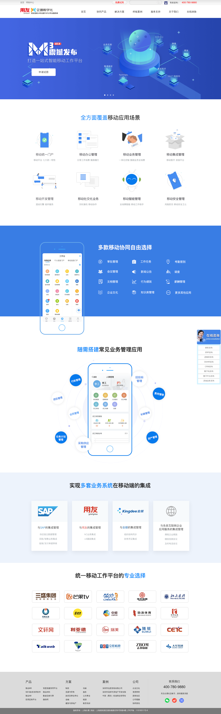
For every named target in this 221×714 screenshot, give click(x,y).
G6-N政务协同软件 (33, 691)
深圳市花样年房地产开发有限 (114, 691)
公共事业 (86, 695)
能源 (85, 699)
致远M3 (29, 688)
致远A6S (46, 691)
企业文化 (136, 688)
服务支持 (155, 11)
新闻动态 (136, 695)
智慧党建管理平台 (50, 688)
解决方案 (119, 11)
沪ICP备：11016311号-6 (137, 710)
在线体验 (191, 11)
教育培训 (86, 703)
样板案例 (137, 11)
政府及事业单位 (72, 695)
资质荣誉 (136, 691)
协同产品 (101, 11)
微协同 (45, 699)
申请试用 (43, 72)
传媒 (85, 688)
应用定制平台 (31, 699)
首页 (22, 2)
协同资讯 (136, 703)
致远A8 (28, 695)
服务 (85, 691)
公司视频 (136, 699)
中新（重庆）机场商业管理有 (114, 695)
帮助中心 (30, 2)
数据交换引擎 (48, 695)
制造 (67, 688)
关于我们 (173, 11)
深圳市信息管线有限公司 (112, 688)
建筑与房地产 (71, 703)
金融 (67, 699)
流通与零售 (70, 691)
